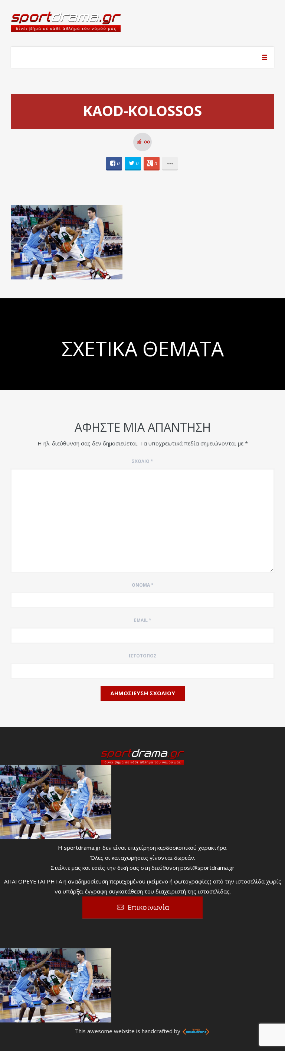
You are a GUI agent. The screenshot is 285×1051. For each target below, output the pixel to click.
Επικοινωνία (148, 907)
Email (142, 620)
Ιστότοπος (143, 656)
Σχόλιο (142, 461)
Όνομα (143, 585)
